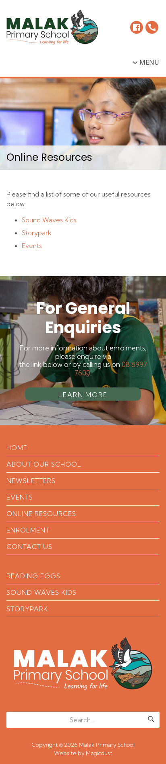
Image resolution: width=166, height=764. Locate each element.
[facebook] (136, 27)
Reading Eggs (33, 576)
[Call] (152, 27)
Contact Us (29, 547)
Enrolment (28, 530)
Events (32, 246)
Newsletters (31, 481)
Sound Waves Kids (49, 220)
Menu (149, 62)
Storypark (37, 233)
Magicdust (99, 753)
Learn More (83, 395)
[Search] (151, 720)
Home (16, 448)
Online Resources (41, 514)
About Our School (43, 464)
